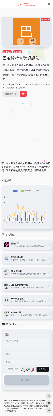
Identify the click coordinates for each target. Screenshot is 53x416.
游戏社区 (17, 52)
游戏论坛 (20, 87)
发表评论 (42, 369)
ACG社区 (23, 84)
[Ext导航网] (27, 4)
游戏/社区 (7, 52)
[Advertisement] (26, 128)
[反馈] (23, 94)
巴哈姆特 (34, 84)
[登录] (49, 4)
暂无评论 (12, 324)
